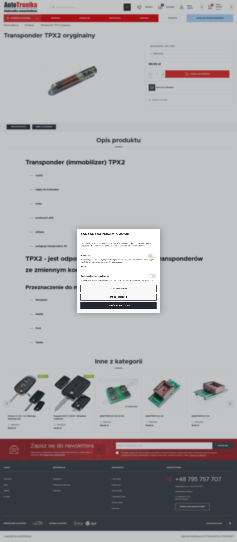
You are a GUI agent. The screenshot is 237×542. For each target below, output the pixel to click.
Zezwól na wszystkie (118, 305)
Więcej (83, 266)
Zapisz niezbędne (118, 297)
